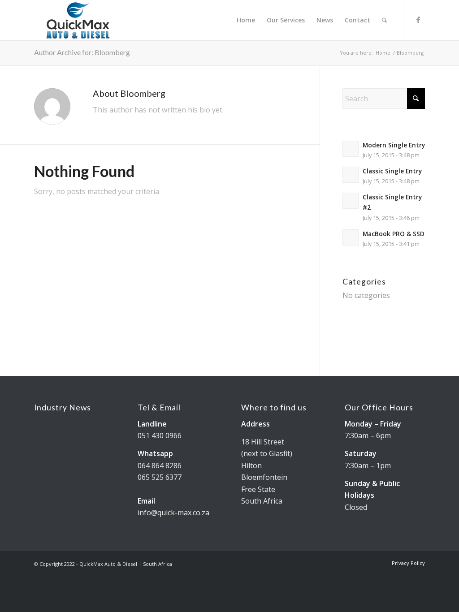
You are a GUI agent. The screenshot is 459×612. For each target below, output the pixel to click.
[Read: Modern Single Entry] (350, 149)
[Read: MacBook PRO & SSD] (350, 237)
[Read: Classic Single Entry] (350, 175)
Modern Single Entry (394, 145)
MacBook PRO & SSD (393, 233)
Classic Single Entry (392, 171)
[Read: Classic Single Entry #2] (350, 201)
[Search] (384, 20)
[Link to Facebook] (418, 19)
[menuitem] (246, 20)
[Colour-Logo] (78, 20)
